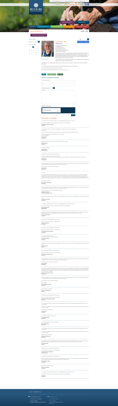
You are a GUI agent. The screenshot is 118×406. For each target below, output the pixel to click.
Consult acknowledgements (38, 35)
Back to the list (44, 59)
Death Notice (82, 22)
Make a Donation (69, 1)
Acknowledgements (67, 22)
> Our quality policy (56, 1)
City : (42, 83)
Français (81, 4)
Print (43, 74)
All (35, 54)
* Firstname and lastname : (45, 80)
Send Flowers (82, 1)
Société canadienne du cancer (63, 69)
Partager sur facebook (83, 42)
